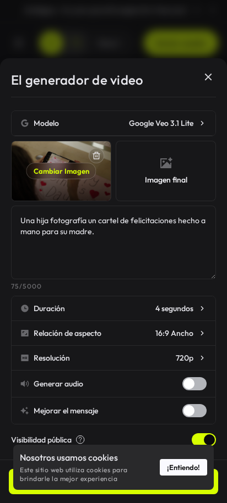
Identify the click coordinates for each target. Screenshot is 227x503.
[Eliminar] (96, 155)
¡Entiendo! (183, 467)
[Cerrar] (208, 77)
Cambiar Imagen (61, 171)
